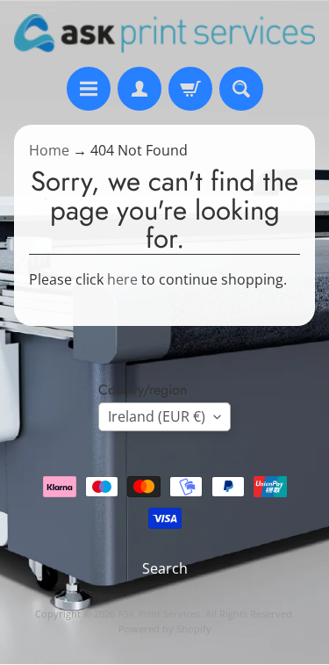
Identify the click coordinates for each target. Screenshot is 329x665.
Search (165, 568)
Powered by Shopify (164, 628)
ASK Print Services (159, 613)
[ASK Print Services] (164, 33)
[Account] (139, 89)
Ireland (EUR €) (156, 416)
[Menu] (89, 89)
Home (49, 150)
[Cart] (190, 89)
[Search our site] (241, 89)
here (122, 279)
